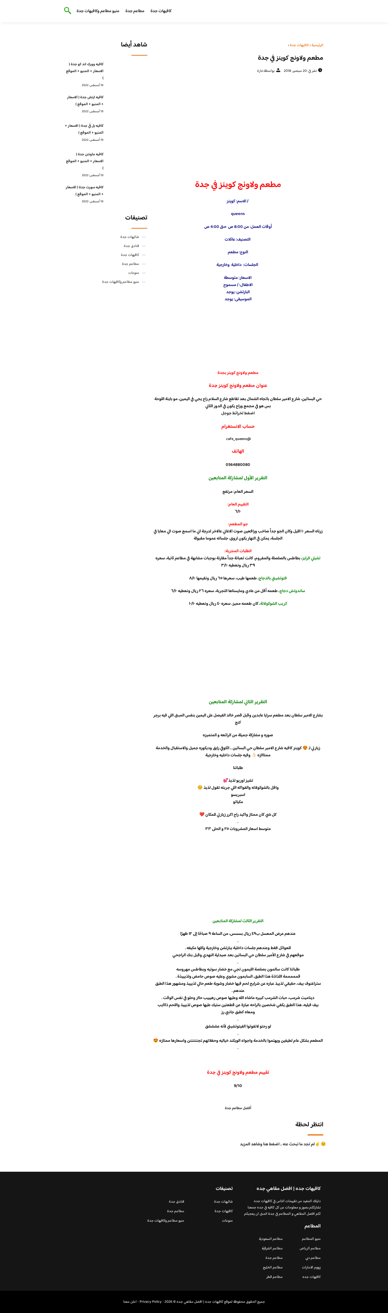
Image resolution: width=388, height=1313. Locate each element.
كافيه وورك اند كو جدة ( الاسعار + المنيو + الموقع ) (84, 71)
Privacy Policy (151, 1302)
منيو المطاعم (311, 1239)
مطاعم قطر (274, 1277)
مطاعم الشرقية (272, 1248)
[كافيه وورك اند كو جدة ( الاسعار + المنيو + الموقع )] (127, 72)
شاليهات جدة (129, 237)
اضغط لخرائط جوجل (238, 413)
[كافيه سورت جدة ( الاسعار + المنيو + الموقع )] (127, 195)
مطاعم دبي (313, 1258)
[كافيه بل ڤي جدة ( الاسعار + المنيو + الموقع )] (127, 134)
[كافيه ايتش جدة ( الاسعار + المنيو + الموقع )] (127, 105)
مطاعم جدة (134, 11)
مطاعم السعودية (271, 1239)
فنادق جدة (131, 246)
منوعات (133, 273)
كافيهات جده (311, 1277)
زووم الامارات (311, 1267)
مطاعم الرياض (310, 1248)
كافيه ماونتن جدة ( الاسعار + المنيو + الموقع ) (84, 161)
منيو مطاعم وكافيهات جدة (98, 11)
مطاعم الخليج (273, 1267)
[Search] (66, 11)
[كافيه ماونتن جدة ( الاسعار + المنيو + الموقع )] (127, 162)
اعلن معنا (130, 1302)
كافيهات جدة (161, 11)
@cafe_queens (238, 439)
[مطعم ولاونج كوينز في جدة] (238, 124)
